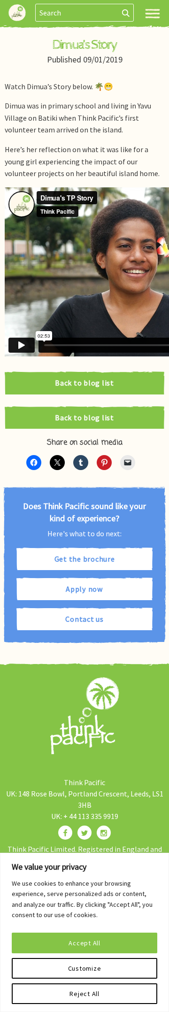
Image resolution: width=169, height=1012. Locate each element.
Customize (84, 968)
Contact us (84, 619)
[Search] (126, 13)
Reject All (84, 993)
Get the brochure (84, 559)
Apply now (84, 589)
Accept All (84, 943)
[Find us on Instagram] (104, 833)
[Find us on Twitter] (84, 833)
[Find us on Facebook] (65, 833)
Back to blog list (84, 382)
